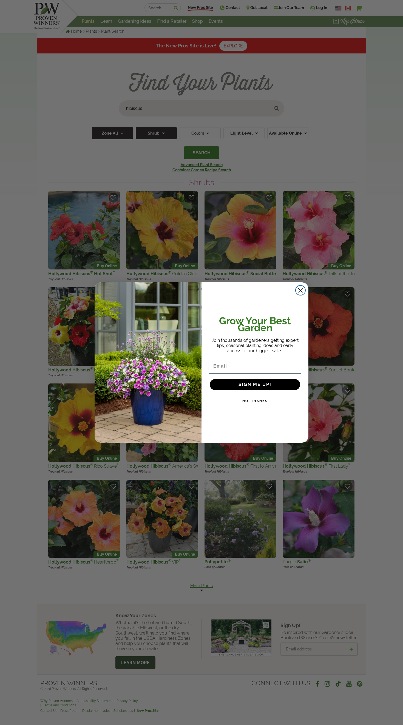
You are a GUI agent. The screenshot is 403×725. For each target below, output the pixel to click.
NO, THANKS (255, 401)
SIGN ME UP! (255, 384)
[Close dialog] (300, 290)
